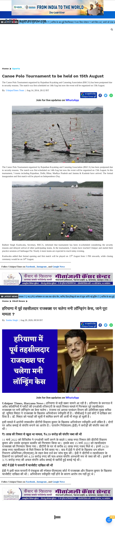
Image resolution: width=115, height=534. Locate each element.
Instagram (42, 266)
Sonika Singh (12, 320)
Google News (58, 266)
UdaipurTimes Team (15, 90)
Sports (16, 68)
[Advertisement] (57, 45)
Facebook (30, 266)
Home (5, 68)
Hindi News (18, 301)
